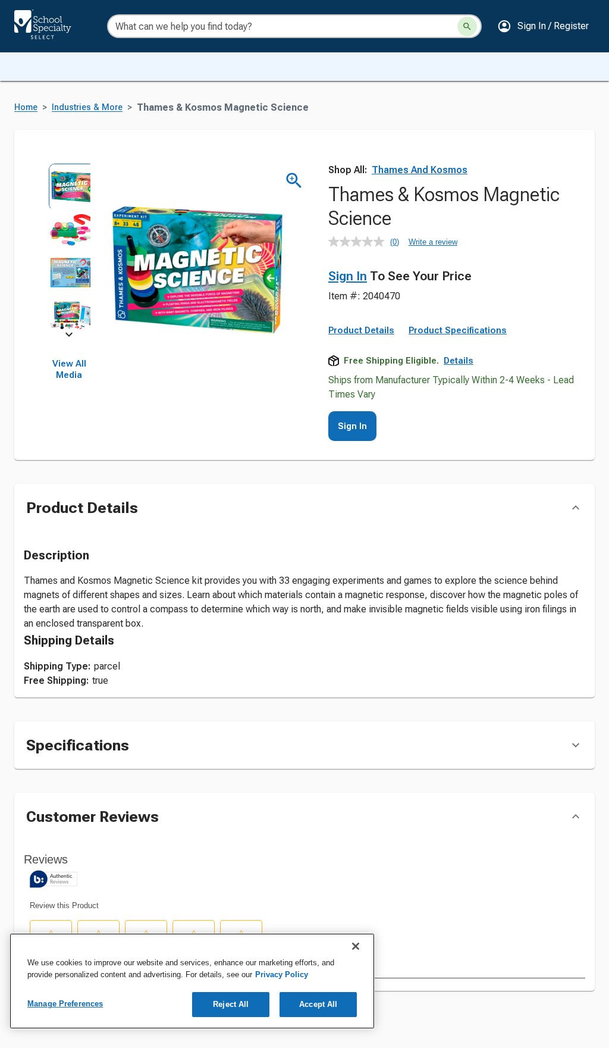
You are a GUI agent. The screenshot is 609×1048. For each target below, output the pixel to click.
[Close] (356, 946)
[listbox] (69, 248)
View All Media (69, 369)
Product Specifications (458, 330)
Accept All (318, 1004)
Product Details (361, 330)
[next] (69, 337)
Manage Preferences (65, 1003)
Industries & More (87, 107)
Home (25, 107)
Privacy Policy (281, 974)
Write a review (433, 241)
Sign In (347, 276)
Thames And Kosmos (419, 170)
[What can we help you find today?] (467, 26)
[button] (543, 26)
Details (458, 360)
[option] (69, 184)
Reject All (231, 1004)
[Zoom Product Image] (294, 180)
